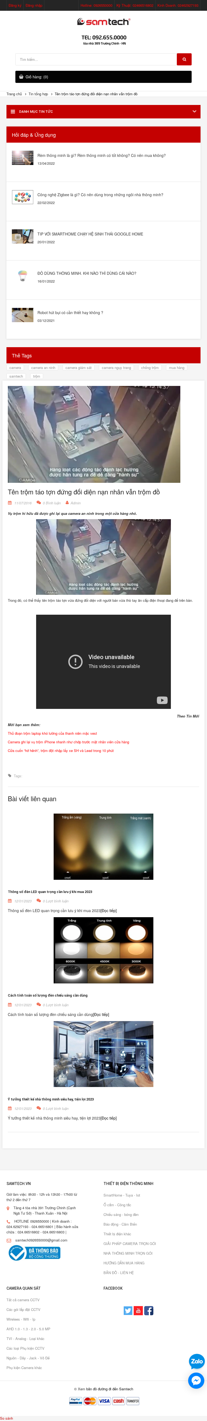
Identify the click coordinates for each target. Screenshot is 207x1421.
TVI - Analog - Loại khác (25, 1338)
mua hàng (176, 367)
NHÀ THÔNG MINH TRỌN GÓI (128, 1253)
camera (15, 367)
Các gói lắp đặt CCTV (23, 1309)
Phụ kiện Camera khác (24, 1367)
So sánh (6, 1418)
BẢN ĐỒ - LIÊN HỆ (119, 1272)
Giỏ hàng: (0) (37, 76)
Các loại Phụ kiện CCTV (25, 1348)
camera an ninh (43, 367)
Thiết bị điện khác (117, 1233)
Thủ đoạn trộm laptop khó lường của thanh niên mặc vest (52, 733)
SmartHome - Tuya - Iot (122, 1195)
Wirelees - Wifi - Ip (20, 1319)
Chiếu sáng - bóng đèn (121, 1214)
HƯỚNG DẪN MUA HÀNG (124, 1262)
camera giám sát (78, 367)
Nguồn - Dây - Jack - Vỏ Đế (28, 1357)
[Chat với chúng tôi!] (196, 1381)
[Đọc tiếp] (109, 910)
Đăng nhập (34, 5)
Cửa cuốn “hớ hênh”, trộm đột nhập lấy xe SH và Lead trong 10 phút (61, 750)
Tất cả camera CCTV (23, 1299)
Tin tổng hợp (38, 93)
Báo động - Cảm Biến (120, 1224)
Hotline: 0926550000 (96, 5)
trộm (36, 376)
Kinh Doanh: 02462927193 (177, 5)
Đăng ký (15, 5)
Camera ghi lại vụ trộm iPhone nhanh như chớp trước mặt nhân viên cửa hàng (68, 741)
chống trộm (150, 367)
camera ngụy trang (116, 367)
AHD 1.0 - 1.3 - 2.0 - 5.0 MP (28, 1328)
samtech (16, 376)
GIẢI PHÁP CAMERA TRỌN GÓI (130, 1243)
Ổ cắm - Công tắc (117, 1204)
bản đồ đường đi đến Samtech (109, 1388)
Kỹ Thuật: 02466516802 (134, 5)
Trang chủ (14, 93)
